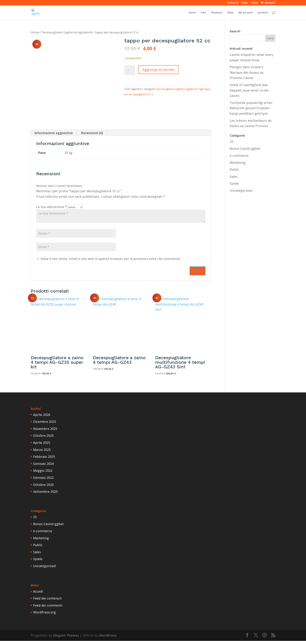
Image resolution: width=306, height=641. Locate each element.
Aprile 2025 (41, 442)
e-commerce (239, 155)
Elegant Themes (66, 635)
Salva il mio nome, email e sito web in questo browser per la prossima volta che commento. (111, 259)
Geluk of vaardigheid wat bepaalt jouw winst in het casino (249, 90)
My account (245, 12)
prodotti (263, 12)
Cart (203, 12)
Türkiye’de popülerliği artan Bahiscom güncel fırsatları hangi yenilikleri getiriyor (251, 108)
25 (231, 141)
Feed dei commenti (47, 605)
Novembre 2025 (45, 429)
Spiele (234, 183)
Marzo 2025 (42, 450)
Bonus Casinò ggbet (245, 148)
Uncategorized (241, 190)
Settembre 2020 (45, 491)
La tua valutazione (51, 207)
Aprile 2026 (41, 415)
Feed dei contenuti (47, 598)
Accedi (38, 591)
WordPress (107, 635)
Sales (233, 176)
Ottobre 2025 (43, 435)
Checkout (217, 12)
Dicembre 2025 (44, 421)
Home (192, 12)
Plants (245, 3)
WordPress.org (44, 612)
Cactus (254, 3)
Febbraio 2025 (44, 456)
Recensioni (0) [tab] (92, 133)
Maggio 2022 (42, 470)
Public (234, 169)
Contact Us (233, 3)
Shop (230, 12)
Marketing (237, 162)
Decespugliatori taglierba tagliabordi (67, 32)
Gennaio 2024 (43, 463)
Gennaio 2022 (43, 477)
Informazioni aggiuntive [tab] (53, 133)
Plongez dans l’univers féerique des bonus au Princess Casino (247, 72)
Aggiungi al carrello (158, 69)
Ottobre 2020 (43, 485)
